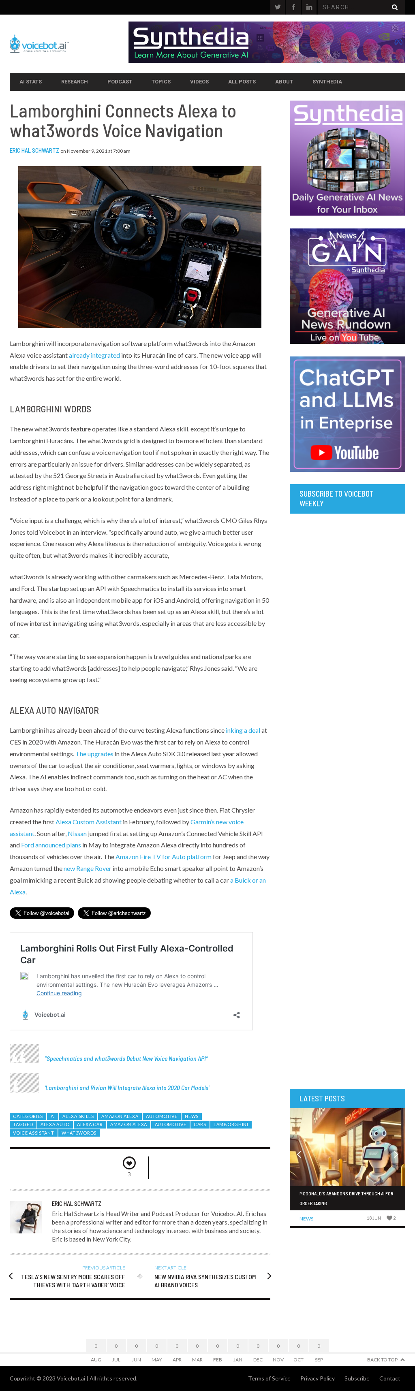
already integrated (94, 355)
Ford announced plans (51, 845)
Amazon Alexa (119, 1116)
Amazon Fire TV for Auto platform (164, 856)
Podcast (119, 82)
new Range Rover (87, 868)
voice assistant (33, 1132)
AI (53, 1116)
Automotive (162, 1116)
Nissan (77, 833)
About (284, 82)
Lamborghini (231, 1124)
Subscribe (357, 1378)
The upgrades (94, 753)
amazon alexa (128, 1124)
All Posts (242, 82)
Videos (199, 82)
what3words (79, 1132)
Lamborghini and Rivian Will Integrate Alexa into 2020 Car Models (126, 1087)
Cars (200, 1124)
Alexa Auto (55, 1124)
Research (74, 82)
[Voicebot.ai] (69, 44)
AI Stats (30, 82)
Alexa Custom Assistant (89, 822)
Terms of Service (269, 1378)
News (192, 1116)
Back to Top (382, 1360)
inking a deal (243, 730)
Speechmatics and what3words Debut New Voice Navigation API (126, 1058)
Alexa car (90, 1124)
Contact (389, 1378)
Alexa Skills (78, 1116)
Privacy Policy (317, 1378)
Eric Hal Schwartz (34, 150)
